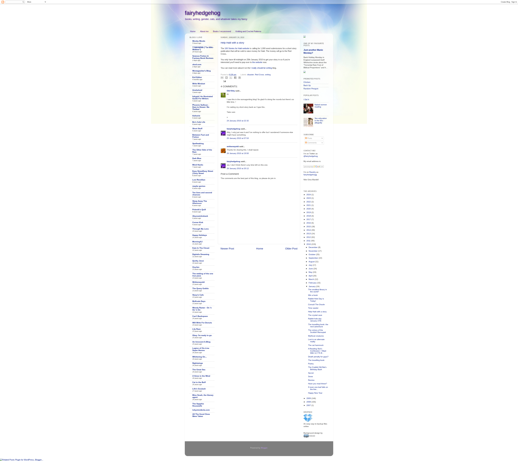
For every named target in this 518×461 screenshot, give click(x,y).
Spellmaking (198, 144)
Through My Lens (200, 229)
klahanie (196, 116)
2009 (308, 398)
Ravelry (312, 172)
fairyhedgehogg (310, 175)
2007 (308, 405)
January (312, 286)
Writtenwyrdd (198, 282)
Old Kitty (231, 91)
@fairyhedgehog (311, 156)
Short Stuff (197, 129)
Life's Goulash (199, 389)
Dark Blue (196, 158)
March (312, 279)
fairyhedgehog (202, 13)
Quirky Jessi (198, 261)
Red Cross (259, 75)
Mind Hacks (197, 165)
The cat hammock (315, 345)
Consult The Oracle (316, 305)
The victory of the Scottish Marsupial (317, 331)
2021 (308, 205)
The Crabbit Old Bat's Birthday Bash (317, 368)
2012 (308, 237)
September (314, 258)
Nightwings (197, 363)
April (311, 276)
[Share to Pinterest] (239, 77)
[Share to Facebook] (235, 77)
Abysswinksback (200, 216)
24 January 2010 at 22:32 (238, 121)
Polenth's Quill (199, 210)
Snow (310, 377)
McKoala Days (198, 301)
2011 (308, 241)
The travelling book (316, 360)
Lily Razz (196, 329)
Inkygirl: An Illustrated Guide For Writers (202, 97)
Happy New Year (315, 393)
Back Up (307, 85)
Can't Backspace (200, 316)
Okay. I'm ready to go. (202, 335)
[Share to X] (230, 77)
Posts (309, 138)
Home (192, 31)
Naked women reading (321, 106)
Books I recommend (222, 31)
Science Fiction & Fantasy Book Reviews (202, 57)
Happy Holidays (199, 235)
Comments (312, 143)
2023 (308, 198)
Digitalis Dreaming (200, 254)
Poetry (311, 364)
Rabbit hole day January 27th (314, 320)
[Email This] (222, 77)
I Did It (306, 100)
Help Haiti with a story (232, 42)
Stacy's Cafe (198, 295)
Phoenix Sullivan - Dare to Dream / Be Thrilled (200, 107)
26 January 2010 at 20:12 (238, 168)
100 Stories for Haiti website (237, 48)
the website (257, 62)
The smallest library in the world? (317, 291)
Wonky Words (198, 41)
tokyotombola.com (201, 410)
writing (268, 75)
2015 (308, 227)
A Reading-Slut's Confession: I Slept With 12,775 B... (317, 351)
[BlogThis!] (226, 77)
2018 (308, 216)
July (311, 265)
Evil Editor (197, 77)
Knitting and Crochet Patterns (248, 31)
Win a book (313, 295)
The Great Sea (198, 370)
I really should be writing (261, 68)
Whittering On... (199, 357)
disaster (250, 75)
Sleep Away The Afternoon (199, 202)
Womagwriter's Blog (201, 71)
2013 (308, 234)
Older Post (291, 248)
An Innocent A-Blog (201, 342)
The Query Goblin (200, 288)
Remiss (311, 380)
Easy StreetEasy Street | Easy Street (202, 172)
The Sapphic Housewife (198, 405)
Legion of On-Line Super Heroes (200, 349)
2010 (308, 244)
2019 (308, 212)
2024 (308, 195)
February (313, 283)
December (313, 247)
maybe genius (198, 186)
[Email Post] (224, 81)
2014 (308, 230)
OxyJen (195, 267)
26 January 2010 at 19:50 (238, 153)
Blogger (264, 448)
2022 (308, 202)
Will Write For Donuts (202, 323)
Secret (311, 373)
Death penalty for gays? (318, 357)
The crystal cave (315, 315)
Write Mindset (198, 84)
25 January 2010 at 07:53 (238, 138)
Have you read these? (317, 384)
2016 (308, 223)
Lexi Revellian (198, 180)
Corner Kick (197, 222)
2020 (308, 209)
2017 (308, 219)
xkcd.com (196, 65)
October (312, 254)
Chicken (307, 82)
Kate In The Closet (200, 248)
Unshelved (197, 90)
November (313, 251)
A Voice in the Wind (201, 376)
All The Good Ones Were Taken (201, 415)
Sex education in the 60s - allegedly (321, 120)
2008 (308, 402)
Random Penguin (311, 89)
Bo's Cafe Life (198, 122)
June (311, 269)
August (312, 262)
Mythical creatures (316, 336)
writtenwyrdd (233, 146)
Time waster (313, 308)
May (311, 272)
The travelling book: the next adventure (318, 325)
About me (204, 31)
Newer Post (227, 248)
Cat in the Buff (199, 382)
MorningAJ (197, 242)
